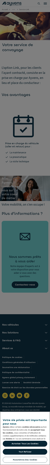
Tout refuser (25, 452)
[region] (25, 438)
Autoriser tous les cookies (25, 443)
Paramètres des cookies (25, 460)
